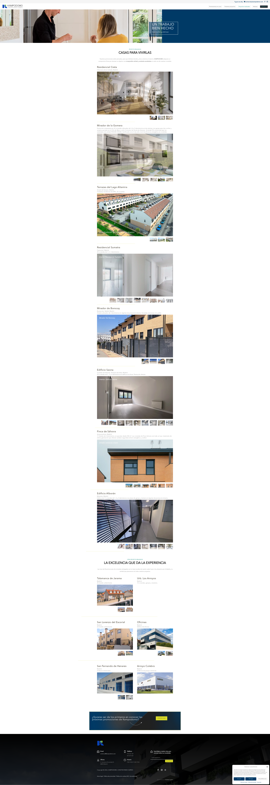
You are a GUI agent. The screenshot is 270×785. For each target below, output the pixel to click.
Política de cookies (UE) (122, 776)
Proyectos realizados (244, 6)
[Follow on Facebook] (158, 769)
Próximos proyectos (230, 6)
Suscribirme (169, 761)
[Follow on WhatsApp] (165, 769)
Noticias (255, 6)
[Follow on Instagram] (161, 769)
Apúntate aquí (162, 718)
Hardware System (169, 779)
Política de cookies (243, 782)
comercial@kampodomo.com (108, 753)
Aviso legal (259, 782)
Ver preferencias (262, 778)
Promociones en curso (215, 6)
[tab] (153, 118)
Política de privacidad (252, 782)
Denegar (251, 778)
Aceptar (239, 778)
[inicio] (12, 6)
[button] (267, 767)
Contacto (264, 6)
